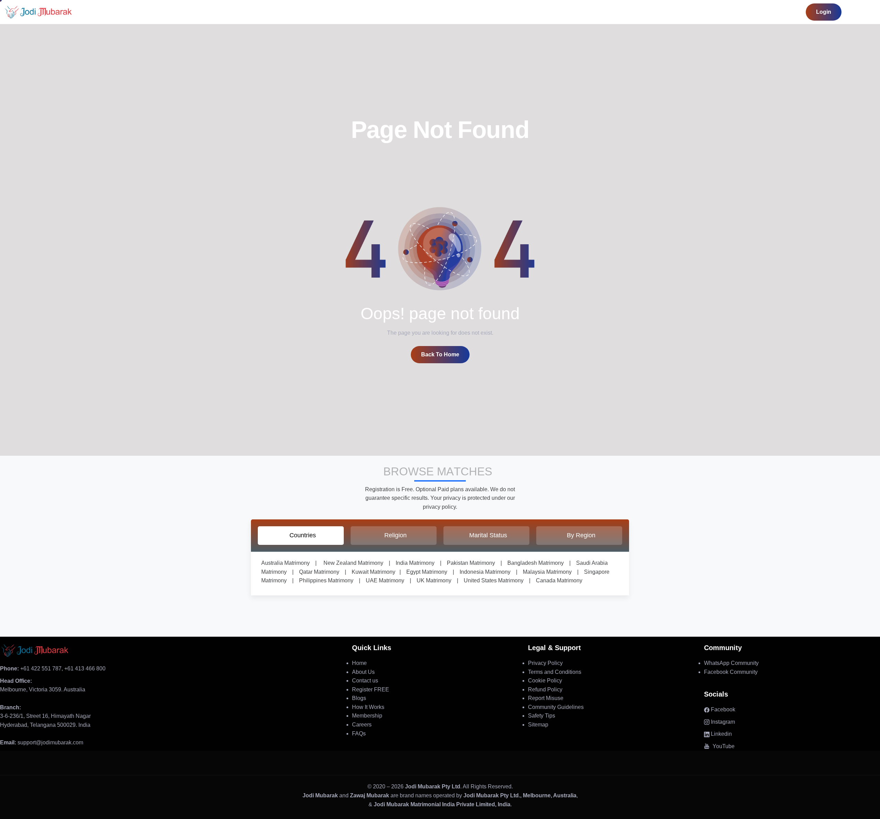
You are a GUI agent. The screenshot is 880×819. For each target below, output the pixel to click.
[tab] (301, 535)
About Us (363, 672)
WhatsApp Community (731, 663)
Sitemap (538, 725)
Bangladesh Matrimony (533, 563)
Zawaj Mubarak (369, 795)
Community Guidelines (556, 707)
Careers (362, 725)
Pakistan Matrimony (468, 563)
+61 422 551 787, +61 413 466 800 (53, 668)
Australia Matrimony (285, 563)
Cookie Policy (545, 680)
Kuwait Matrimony (370, 572)
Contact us (365, 680)
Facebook (722, 709)
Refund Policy (545, 689)
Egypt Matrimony (424, 572)
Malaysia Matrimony (544, 572)
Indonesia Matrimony (482, 572)
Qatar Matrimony (316, 572)
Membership (367, 716)
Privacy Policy (545, 663)
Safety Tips (541, 716)
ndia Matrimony (415, 563)
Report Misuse (545, 698)
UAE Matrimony (382, 580)
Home (359, 663)
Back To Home (440, 354)
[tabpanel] (440, 573)
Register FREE (370, 689)
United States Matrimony (491, 580)
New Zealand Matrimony (353, 563)
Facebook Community (731, 672)
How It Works (368, 707)
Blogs (359, 698)
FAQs (359, 733)
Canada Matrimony (556, 580)
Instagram (722, 722)
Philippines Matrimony (323, 580)
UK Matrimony (431, 580)
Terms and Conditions (554, 672)
